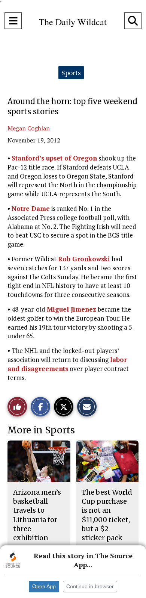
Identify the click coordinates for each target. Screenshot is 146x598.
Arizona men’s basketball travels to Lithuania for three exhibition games (37, 519)
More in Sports (41, 430)
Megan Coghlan (28, 128)
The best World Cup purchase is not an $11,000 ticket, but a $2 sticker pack (107, 515)
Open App (44, 586)
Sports (71, 72)
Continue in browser (90, 586)
